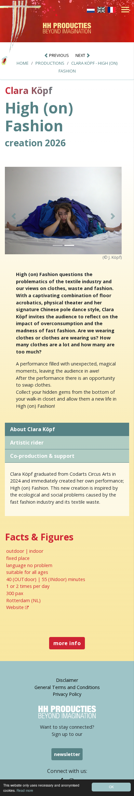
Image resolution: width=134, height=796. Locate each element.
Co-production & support (42, 455)
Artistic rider (27, 442)
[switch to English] (101, 9)
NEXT (80, 55)
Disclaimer (67, 680)
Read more (25, 790)
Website (15, 607)
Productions (49, 63)
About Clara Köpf (32, 429)
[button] (13, 216)
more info (67, 643)
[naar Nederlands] (91, 9)
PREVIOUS (58, 55)
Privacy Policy (67, 694)
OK (111, 786)
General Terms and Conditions (67, 687)
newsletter (67, 754)
